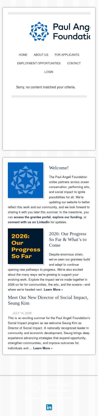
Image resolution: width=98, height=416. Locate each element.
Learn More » (53, 289)
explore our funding (67, 217)
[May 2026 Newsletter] (28, 247)
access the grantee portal (32, 217)
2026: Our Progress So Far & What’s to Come (68, 239)
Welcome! (59, 167)
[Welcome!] (28, 181)
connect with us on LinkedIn (29, 222)
